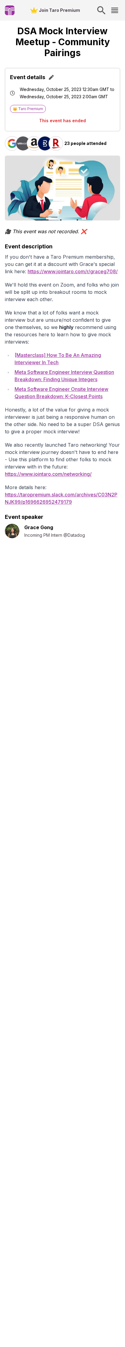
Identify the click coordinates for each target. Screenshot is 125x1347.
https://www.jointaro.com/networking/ (48, 474)
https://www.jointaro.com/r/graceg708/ (73, 271)
